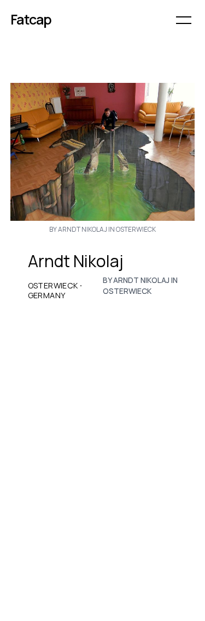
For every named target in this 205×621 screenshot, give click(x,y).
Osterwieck (53, 286)
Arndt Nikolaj (76, 261)
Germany (47, 295)
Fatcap (31, 19)
